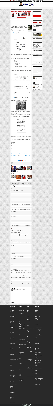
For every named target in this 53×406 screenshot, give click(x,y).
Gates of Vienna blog (12, 338)
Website (11, 299)
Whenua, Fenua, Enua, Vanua (38, 349)
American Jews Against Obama (13, 311)
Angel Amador (14, 245)
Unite (27, 346)
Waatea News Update (29, 347)
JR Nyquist (11, 349)
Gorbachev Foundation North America (22, 339)
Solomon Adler (14, 32)
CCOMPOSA (36, 311)
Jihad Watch (11, 348)
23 (37, 71)
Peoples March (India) (37, 343)
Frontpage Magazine (12, 337)
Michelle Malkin (12, 354)
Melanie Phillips (12, 353)
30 (37, 72)
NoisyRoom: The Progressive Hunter (14, 359)
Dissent (19, 338)
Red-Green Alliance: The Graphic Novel (37, 46)
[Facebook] (39, 1)
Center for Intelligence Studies (13, 322)
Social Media (36, 1)
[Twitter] (38, 1)
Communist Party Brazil (29, 351)
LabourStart (36, 365)
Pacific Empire (28, 315)
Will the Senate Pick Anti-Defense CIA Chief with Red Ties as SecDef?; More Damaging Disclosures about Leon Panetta (14, 154)
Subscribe (33, 1)
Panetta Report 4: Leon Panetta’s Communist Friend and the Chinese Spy (21, 22)
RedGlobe (36, 370)
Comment (12, 290)
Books (30, 1)
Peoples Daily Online (37, 342)
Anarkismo (36, 354)
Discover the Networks (12, 332)
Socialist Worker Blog (29, 342)
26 (41, 71)
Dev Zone (28, 319)
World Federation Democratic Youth (38, 379)
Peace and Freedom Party (21, 359)
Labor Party (20, 347)
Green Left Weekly (37, 323)
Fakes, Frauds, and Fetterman (36, 44)
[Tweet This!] (18, 160)
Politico (11, 365)
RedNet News (36, 371)
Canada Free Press (12, 321)
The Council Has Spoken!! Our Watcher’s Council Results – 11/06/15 (29, 180)
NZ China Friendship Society (29, 335)
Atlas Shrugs (11, 315)
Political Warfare (12, 364)
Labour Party (28, 331)
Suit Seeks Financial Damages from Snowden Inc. (13, 180)
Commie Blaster (12, 326)
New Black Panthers (21, 353)
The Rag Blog (20, 375)
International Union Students (38, 362)
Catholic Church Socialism (35, 47)
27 (33, 72)
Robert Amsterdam (12, 370)
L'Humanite (28, 367)
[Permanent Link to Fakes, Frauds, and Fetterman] (34, 83)
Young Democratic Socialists (21, 380)
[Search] (42, 1)
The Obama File (11, 382)
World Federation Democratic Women (39, 378)
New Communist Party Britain (30, 368)
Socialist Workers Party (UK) (30, 372)
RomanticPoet (11, 371)
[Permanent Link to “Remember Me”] (23, 177)
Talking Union (20, 369)
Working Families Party (21, 379)
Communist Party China (37, 316)
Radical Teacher (20, 363)
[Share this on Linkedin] (21, 160)
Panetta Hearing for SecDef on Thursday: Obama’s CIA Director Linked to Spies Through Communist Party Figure (27, 154)
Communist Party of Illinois (21, 313)
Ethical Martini (28, 320)
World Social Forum (37, 383)
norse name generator (35, 59)
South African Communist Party (30, 376)
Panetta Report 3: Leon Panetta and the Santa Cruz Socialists (20, 154)
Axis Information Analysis (12, 316)
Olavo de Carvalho (12, 360)
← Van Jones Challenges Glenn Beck (13, 183)
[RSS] (41, 1)
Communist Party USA (21, 314)
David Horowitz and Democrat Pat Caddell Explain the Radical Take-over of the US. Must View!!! (37, 60)
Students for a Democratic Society (22, 368)
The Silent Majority (12, 387)
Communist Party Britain (29, 359)
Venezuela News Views (12, 398)
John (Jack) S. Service (28, 34)
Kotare (27, 330)
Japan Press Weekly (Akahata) (38, 329)
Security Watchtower (12, 375)
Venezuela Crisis (12, 397)
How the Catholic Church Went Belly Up (37, 43)
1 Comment (40, 82)
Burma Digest (36, 310)
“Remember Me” (23, 179)
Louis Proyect (20, 348)
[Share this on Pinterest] (20, 160)
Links (35, 338)
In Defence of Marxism (37, 357)
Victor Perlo (18, 159)
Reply (11, 243)
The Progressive (20, 374)
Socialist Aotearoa (28, 341)
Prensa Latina (28, 355)
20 (33, 71)
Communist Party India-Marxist (38, 319)
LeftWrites (36, 337)
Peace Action (20, 358)
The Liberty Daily (12, 381)
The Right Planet (12, 386)
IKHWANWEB (36, 324)
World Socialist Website (37, 384)
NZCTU (27, 336)
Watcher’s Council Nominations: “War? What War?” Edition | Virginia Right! (20, 223)
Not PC (27, 311)
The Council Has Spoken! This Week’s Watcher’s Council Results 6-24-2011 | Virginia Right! (22, 209)
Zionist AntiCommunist (12, 402)
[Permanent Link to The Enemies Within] (23, 168)
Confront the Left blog (12, 327)
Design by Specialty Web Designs (26, 405)
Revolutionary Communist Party (22, 364)
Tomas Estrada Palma (12, 392)
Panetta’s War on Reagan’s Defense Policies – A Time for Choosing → (25, 183)
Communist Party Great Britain (30, 360)
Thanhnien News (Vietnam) (37, 348)
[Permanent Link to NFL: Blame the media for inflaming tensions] (29, 168)
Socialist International (37, 374)
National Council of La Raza (21, 352)
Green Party (28, 325)
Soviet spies (15, 159)
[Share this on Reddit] (22, 160)
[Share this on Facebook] (19, 160)
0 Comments (40, 78)
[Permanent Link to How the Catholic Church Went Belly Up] (34, 78)
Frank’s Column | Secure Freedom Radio (17, 207)
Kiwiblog (28, 310)
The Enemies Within (23, 170)
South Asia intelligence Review (13, 376)
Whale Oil (28, 316)
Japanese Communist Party (37, 330)
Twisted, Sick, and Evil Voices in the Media (37, 45)
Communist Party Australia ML (38, 315)
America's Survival (12, 310)
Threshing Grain (12, 391)
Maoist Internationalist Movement (38, 366)
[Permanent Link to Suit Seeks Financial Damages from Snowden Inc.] (13, 176)
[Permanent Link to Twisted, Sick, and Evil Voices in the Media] (34, 87)
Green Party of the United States (22, 340)
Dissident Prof (11, 333)
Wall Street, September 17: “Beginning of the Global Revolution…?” (18, 171)
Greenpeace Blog (28, 326)
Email (11, 298)
